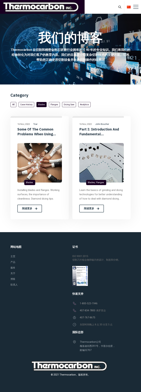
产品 (12, 262)
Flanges (54, 104)
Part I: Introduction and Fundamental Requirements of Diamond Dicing (100, 132)
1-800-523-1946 (88, 303)
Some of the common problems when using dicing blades (35, 132)
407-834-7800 (87, 310)
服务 (12, 267)
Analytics (84, 104)
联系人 (14, 284)
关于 (12, 273)
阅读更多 (27, 208)
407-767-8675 (87, 317)
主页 (12, 256)
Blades (41, 104)
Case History (26, 104)
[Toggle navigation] (135, 6)
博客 (12, 279)
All (13, 104)
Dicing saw (69, 104)
